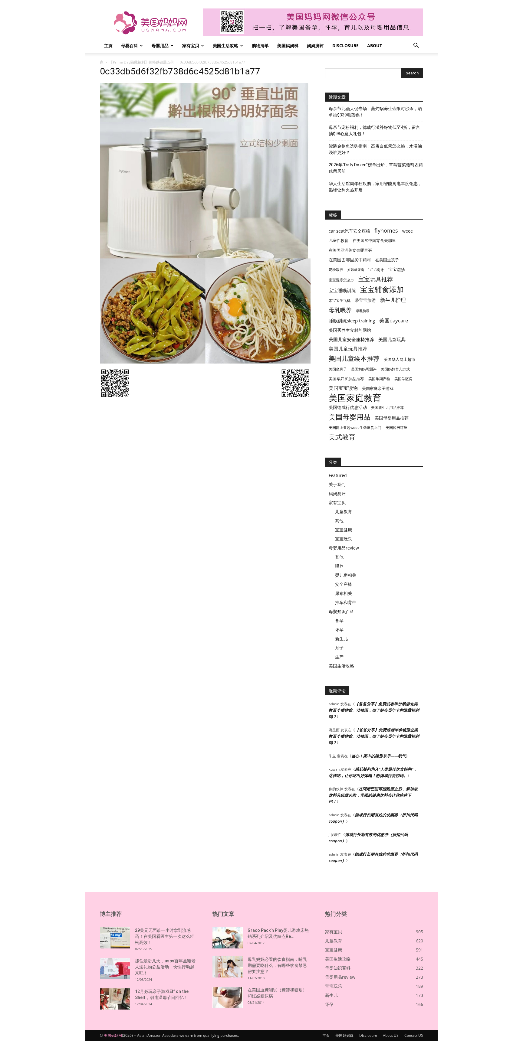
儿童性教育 (338, 240)
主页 (108, 45)
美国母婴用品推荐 (392, 418)
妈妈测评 (315, 45)
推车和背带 (345, 602)
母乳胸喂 (362, 311)
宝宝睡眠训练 (342, 290)
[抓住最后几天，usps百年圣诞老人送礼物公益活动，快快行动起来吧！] (115, 968)
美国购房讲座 (396, 427)
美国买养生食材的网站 (350, 330)
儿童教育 (343, 511)
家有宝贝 (190, 45)
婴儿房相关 (345, 575)
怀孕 (339, 629)
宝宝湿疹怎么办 (341, 280)
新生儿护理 (393, 300)
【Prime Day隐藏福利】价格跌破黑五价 (141, 62)
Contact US (413, 1035)
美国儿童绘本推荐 (354, 358)
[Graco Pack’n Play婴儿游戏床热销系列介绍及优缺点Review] (227, 937)
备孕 (339, 620)
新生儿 (341, 638)
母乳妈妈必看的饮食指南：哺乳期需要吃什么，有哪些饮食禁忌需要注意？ (277, 965)
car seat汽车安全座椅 (349, 231)
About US (391, 1035)
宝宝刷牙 (376, 269)
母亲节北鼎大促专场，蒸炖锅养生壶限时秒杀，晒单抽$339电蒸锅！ (375, 111)
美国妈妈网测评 (364, 369)
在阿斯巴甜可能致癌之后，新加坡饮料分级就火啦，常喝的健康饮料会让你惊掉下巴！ (373, 795)
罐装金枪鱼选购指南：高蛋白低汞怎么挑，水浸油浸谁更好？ (375, 149)
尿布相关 (343, 593)
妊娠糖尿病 (355, 270)
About (374, 45)
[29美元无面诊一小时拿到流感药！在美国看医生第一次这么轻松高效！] (115, 937)
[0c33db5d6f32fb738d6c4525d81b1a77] (205, 361)
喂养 (339, 566)
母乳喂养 (340, 310)
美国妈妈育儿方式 (395, 369)
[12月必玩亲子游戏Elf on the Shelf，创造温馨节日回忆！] (115, 999)
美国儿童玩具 (392, 339)
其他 (339, 521)
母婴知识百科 (341, 611)
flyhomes (386, 230)
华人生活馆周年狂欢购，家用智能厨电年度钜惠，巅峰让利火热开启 (375, 186)
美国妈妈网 (113, 1035)
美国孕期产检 (379, 379)
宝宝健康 (343, 530)
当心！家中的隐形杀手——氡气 (378, 756)
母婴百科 (129, 45)
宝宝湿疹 (396, 269)
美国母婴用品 (349, 417)
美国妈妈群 (287, 45)
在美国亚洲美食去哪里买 (350, 250)
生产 (339, 657)
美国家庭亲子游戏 (377, 388)
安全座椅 (343, 584)
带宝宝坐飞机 (339, 300)
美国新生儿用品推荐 (387, 407)
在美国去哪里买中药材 (350, 260)
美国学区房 (403, 379)
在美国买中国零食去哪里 (374, 240)
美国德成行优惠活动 (348, 407)
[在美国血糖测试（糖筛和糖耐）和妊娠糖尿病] (227, 997)
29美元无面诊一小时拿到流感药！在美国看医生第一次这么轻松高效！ (164, 936)
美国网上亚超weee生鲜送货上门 (355, 427)
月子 (339, 648)
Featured (338, 475)
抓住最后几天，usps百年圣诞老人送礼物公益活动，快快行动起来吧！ (165, 966)
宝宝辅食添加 (382, 289)
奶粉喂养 (336, 269)
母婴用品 (160, 45)
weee (407, 231)
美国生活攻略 (225, 45)
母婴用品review (344, 548)
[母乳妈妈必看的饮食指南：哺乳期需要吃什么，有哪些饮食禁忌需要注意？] (227, 966)
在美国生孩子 (387, 260)
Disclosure (345, 45)
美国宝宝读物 (343, 388)
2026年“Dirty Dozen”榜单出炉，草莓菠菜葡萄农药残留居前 (376, 168)
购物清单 (260, 45)
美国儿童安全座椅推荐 (351, 339)
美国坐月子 (338, 369)
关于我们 (337, 484)
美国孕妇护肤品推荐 (346, 378)
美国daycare (393, 320)
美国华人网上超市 (399, 359)
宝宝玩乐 (343, 539)
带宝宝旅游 (365, 300)
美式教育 (342, 437)
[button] (416, 46)
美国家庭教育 (355, 398)
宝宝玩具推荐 (375, 279)
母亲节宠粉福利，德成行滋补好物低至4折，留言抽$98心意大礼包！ (374, 130)
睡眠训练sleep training (352, 321)
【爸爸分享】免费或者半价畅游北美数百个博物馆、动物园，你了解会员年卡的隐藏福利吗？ (374, 710)
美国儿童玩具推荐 (348, 349)
